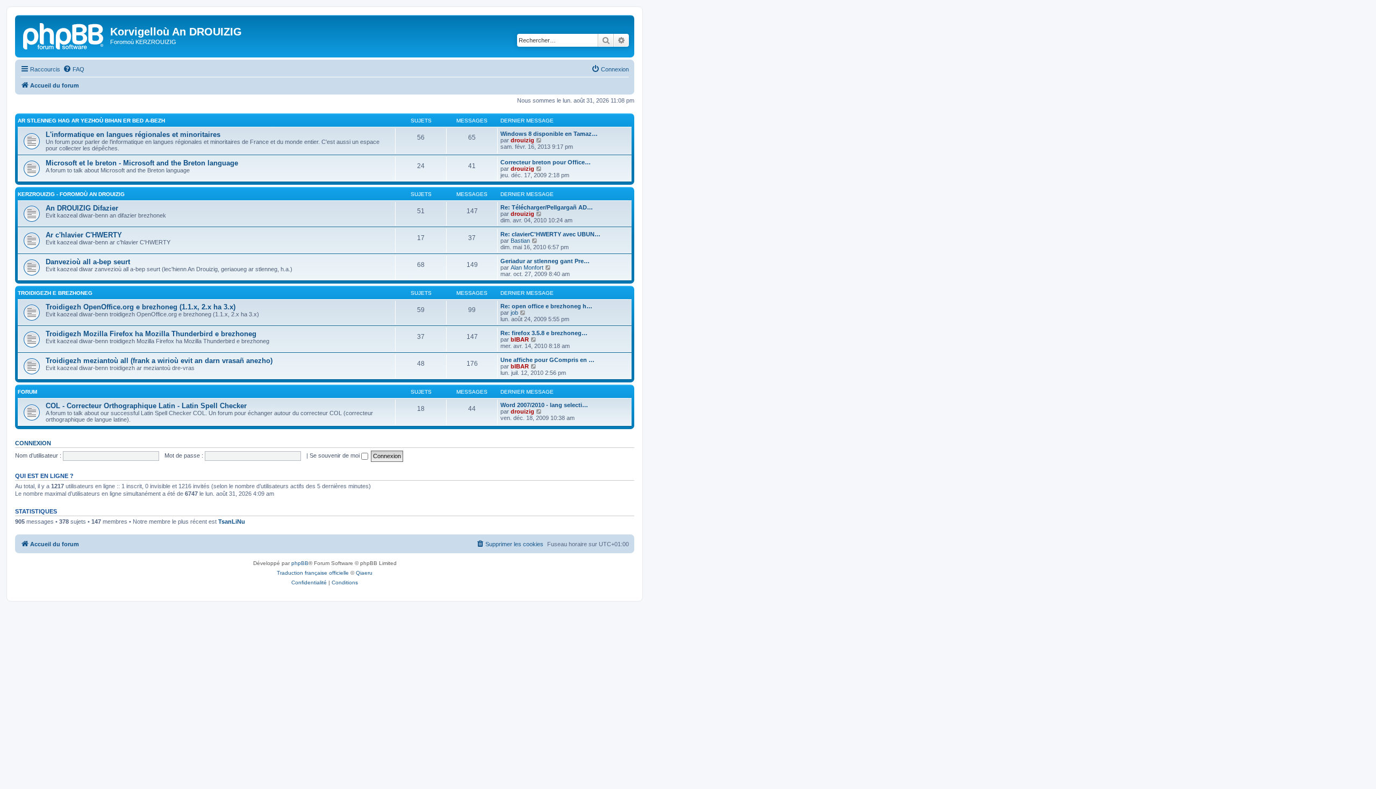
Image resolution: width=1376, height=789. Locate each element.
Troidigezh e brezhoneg (55, 293)
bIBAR (520, 339)
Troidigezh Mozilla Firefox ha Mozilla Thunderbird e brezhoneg (151, 334)
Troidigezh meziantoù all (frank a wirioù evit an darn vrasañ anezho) (159, 361)
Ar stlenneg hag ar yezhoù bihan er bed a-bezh (91, 121)
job (514, 312)
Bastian (520, 240)
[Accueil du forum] (64, 35)
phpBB (300, 563)
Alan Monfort (527, 267)
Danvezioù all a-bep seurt (88, 262)
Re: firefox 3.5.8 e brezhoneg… (543, 333)
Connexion (33, 443)
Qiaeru (364, 573)
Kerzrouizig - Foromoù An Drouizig (71, 194)
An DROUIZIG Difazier (82, 208)
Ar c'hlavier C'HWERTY (84, 235)
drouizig (522, 140)
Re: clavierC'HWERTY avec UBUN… (550, 234)
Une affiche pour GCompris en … (547, 360)
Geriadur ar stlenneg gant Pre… (545, 261)
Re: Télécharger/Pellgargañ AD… (546, 207)
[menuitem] (73, 69)
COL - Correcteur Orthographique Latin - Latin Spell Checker (146, 406)
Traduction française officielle (313, 573)
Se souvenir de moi (335, 455)
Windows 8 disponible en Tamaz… (549, 134)
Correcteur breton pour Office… (545, 162)
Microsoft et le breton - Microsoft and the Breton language (142, 163)
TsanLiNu (231, 521)
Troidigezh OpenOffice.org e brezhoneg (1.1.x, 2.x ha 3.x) (140, 307)
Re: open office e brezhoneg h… (546, 306)
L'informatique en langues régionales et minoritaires (133, 135)
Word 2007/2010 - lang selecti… (544, 405)
